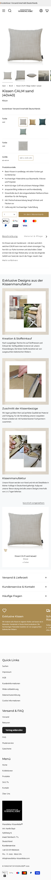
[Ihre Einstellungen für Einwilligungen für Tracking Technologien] (4, 875)
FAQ (4, 737)
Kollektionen (7, 770)
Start (4, 86)
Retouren (6, 722)
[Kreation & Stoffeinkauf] (25, 311)
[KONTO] (41, 10)
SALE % (5, 782)
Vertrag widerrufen (14, 730)
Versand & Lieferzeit (15, 577)
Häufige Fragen (12, 596)
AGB (4, 677)
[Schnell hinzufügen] (5, 550)
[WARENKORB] (47, 10)
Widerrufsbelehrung (10, 689)
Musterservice (8, 743)
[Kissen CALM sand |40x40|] (25, 530)
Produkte (6, 776)
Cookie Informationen (11, 700)
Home (4, 765)
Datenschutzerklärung (11, 695)
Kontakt (5, 788)
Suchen (5, 666)
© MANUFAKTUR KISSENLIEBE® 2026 (15, 866)
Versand (5, 717)
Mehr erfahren (10, 260)
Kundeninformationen (11, 683)
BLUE (11, 86)
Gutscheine (6, 748)
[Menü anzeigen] (4, 10)
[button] (9, 10)
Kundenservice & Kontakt (18, 586)
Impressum (6, 672)
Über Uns (6, 793)
